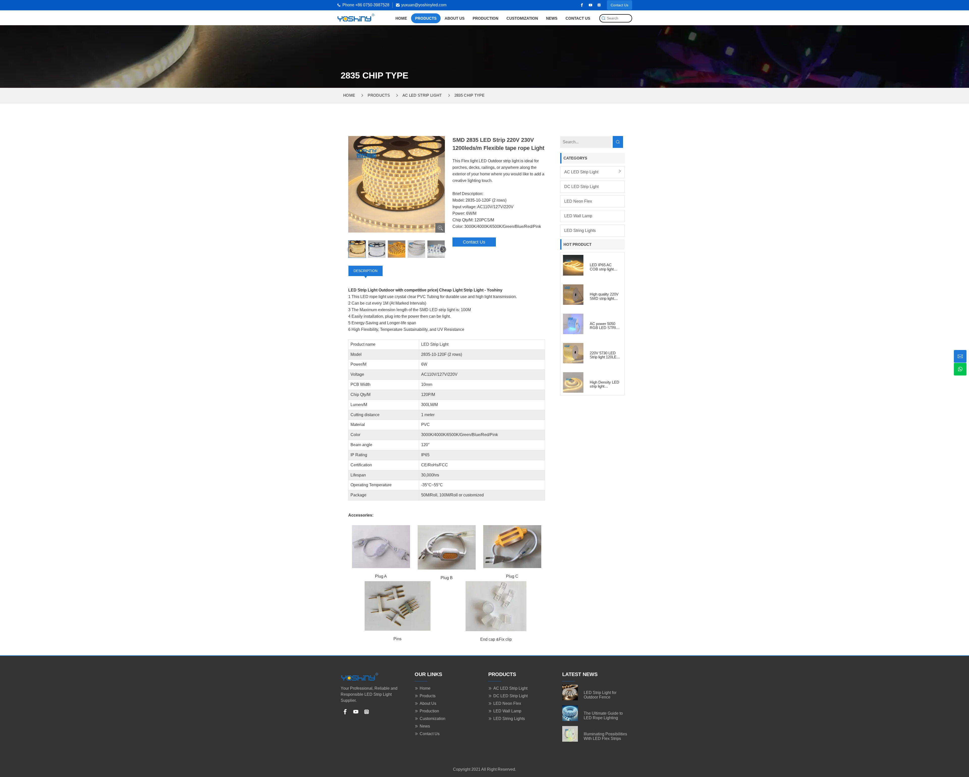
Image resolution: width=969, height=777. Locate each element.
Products (426, 18)
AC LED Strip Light (422, 95)
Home (401, 18)
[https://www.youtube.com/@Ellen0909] (590, 5)
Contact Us (619, 5)
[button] (443, 249)
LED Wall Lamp (578, 216)
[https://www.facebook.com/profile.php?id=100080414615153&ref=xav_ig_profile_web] (582, 5)
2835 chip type (469, 95)
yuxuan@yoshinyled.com (423, 5)
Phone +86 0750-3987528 (365, 5)
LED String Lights (580, 230)
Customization (522, 18)
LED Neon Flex (578, 201)
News (551, 18)
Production (485, 18)
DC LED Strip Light (581, 186)
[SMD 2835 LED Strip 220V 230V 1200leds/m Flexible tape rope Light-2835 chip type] (356, 17)
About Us (455, 18)
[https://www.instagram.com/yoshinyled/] (599, 5)
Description (366, 271)
